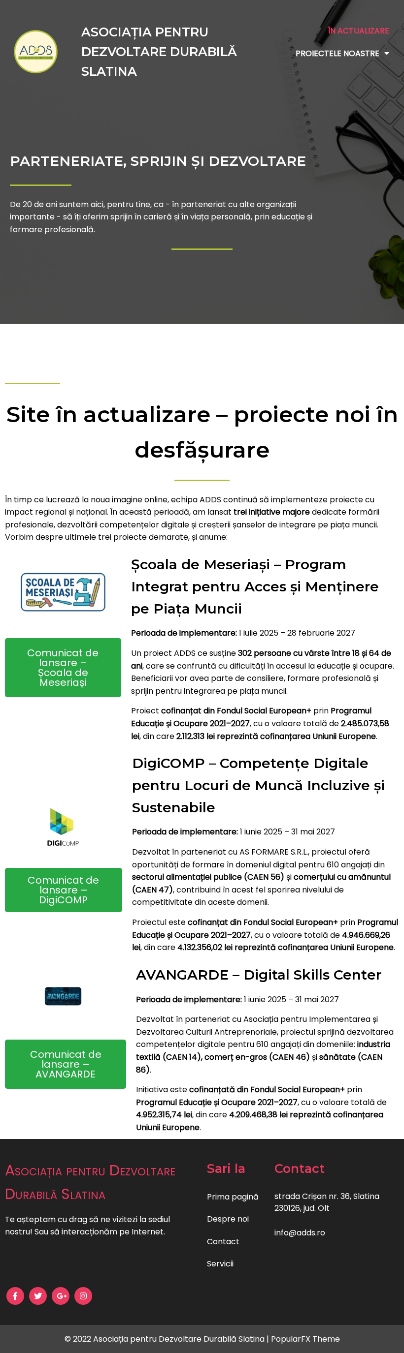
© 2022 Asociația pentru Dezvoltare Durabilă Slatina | (168, 1339)
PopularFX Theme (305, 1339)
